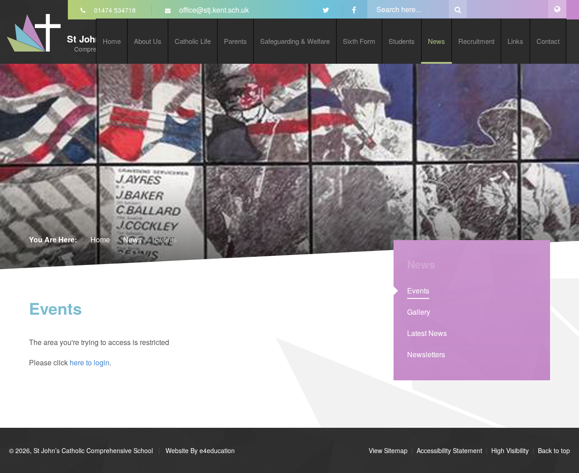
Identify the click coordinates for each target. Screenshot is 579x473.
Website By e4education (199, 450)
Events (166, 239)
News (132, 239)
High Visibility (510, 450)
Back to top (554, 450)
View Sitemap (388, 450)
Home (100, 239)
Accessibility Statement (449, 450)
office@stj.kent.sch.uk (213, 10)
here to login (89, 362)
